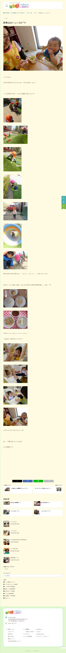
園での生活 (11, 636)
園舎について (11, 638)
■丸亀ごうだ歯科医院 (9, 589)
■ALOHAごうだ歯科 (9, 591)
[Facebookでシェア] (28, 481)
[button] (49, 481)
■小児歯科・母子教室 (9, 595)
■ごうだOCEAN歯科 (9, 586)
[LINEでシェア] (38, 481)
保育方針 (10, 634)
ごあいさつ (11, 631)
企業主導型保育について (14, 641)
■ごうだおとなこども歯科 (10, 584)
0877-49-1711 (12, 623)
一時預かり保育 (29, 631)
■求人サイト (6, 598)
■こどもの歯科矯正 (8, 593)
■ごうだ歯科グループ (9, 582)
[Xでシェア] (17, 481)
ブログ (6, 18)
